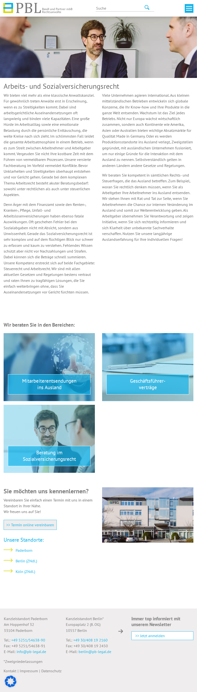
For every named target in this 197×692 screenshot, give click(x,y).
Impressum (29, 670)
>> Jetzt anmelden (150, 635)
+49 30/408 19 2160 (90, 640)
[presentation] (120, 631)
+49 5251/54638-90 (28, 640)
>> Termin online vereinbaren (30, 524)
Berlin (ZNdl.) (26, 561)
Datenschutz (51, 670)
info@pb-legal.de (31, 651)
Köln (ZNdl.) (25, 571)
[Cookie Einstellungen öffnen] (10, 681)
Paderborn (24, 550)
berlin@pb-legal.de (95, 651)
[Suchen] (145, 7)
